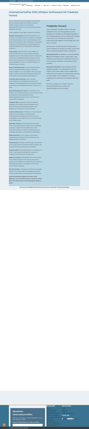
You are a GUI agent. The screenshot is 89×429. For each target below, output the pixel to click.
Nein (14, 323)
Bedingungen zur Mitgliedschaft (19, 374)
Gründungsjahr (14, 297)
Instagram (13, 279)
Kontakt (63, 408)
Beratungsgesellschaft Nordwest (53, 423)
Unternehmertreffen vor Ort (52, 422)
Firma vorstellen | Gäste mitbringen (54, 416)
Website (12, 272)
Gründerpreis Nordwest (51, 425)
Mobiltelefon (13, 248)
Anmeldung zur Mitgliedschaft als (19, 209)
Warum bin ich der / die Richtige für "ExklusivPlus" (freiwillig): (27, 330)
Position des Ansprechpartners (19, 234)
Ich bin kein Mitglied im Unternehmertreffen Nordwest (28, 212)
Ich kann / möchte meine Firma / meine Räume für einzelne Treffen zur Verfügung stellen (34, 319)
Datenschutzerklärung (16, 364)
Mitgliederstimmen (50, 420)
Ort (11, 268)
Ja (14, 321)
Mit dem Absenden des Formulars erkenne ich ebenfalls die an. (43, 376)
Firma (12, 257)
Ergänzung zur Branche (16, 308)
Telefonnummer (14, 243)
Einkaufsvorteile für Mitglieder (52, 413)
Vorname (13, 226)
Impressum (64, 409)
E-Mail (12, 237)
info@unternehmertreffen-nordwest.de (20, 369)
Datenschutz (64, 411)
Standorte (37, 5)
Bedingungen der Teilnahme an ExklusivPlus (58, 376)
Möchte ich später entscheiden (21, 325)
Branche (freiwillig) (15, 301)
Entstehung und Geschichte (52, 415)
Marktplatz (30, 5)
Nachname (13, 230)
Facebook (13, 275)
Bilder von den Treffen (51, 411)
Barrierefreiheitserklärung (67, 413)
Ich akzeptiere (17, 371)
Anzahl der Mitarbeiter (16, 314)
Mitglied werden (75, 5)
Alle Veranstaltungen (50, 409)
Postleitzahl (13, 264)
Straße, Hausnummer (16, 261)
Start (23, 5)
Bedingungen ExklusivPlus (33, 217)
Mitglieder (66, 5)
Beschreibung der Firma (17, 282)
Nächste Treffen (56, 5)
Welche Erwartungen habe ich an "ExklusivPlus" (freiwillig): (26, 345)
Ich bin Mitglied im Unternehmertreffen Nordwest (26, 210)
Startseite (48, 408)
